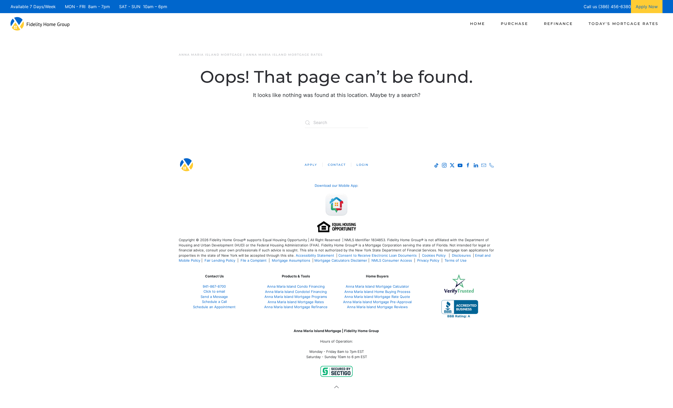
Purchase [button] (514, 23)
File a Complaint (254, 260)
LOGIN (362, 165)
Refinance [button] (558, 23)
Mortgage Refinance (296, 307)
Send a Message (214, 297)
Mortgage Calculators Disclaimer (340, 260)
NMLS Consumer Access (391, 260)
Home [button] (477, 23)
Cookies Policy (434, 255)
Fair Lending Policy (220, 260)
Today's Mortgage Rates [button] (624, 23)
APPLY (311, 165)
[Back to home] (40, 23)
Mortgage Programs (295, 297)
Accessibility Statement (315, 255)
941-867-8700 (214, 286)
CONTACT (337, 165)
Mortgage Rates (296, 302)
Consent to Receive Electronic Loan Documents (377, 255)
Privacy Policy (428, 260)
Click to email (214, 291)
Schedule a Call (214, 301)
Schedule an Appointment (214, 307)
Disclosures (461, 255)
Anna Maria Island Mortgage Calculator (377, 286)
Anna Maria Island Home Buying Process (377, 292)
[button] (336, 387)
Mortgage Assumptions (291, 260)
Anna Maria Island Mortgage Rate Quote (377, 297)
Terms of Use (456, 260)
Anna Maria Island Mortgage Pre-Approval (377, 302)
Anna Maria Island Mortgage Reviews (377, 307)
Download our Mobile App (336, 185)
